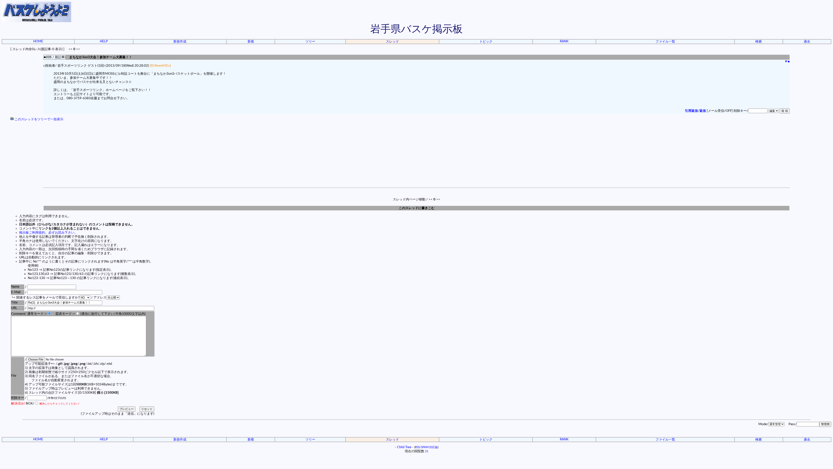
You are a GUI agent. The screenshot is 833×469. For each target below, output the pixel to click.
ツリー (310, 41)
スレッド (392, 41)
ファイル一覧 (665, 41)
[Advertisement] (416, 155)
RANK (564, 41)
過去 (807, 41)
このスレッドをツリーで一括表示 (38, 119)
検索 (758, 41)
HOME (38, 41)
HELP (104, 41)
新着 (251, 41)
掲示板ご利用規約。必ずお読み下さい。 (48, 232)
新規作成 (179, 41)
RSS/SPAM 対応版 (426, 447)
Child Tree (404, 447)
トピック (485, 41)
